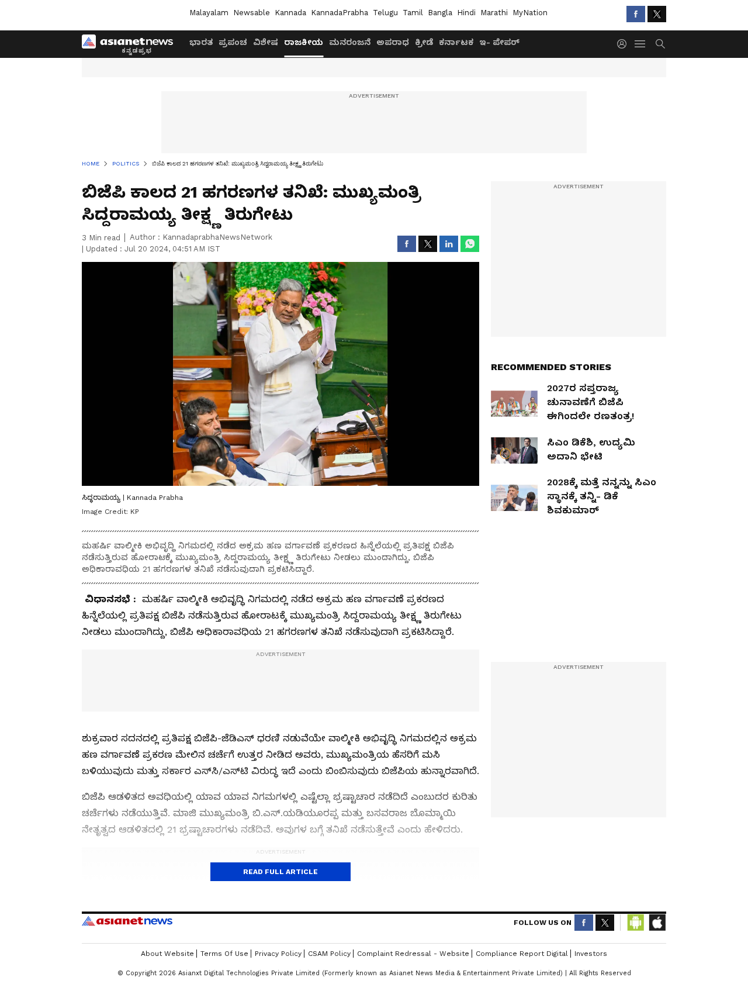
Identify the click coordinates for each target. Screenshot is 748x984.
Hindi (466, 12)
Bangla (440, 12)
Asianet (127, 921)
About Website (167, 954)
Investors (590, 954)
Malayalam (208, 12)
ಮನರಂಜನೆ (349, 42)
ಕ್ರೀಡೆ (424, 42)
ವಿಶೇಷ (265, 42)
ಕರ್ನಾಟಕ (456, 42)
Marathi (494, 12)
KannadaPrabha (339, 12)
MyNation (530, 12)
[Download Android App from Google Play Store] (635, 922)
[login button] (624, 43)
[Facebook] (635, 14)
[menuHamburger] (640, 44)
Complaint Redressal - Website (413, 954)
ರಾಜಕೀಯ (303, 42)
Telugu (385, 12)
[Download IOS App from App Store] (656, 922)
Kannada (290, 12)
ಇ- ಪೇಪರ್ (499, 42)
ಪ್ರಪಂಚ (233, 42)
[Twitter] (656, 14)
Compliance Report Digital (522, 954)
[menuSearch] (660, 44)
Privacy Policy (278, 954)
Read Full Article (280, 872)
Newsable (251, 12)
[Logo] (131, 43)
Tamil (413, 12)
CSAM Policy (329, 954)
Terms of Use (224, 954)
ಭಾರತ (201, 42)
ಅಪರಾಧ (392, 42)
